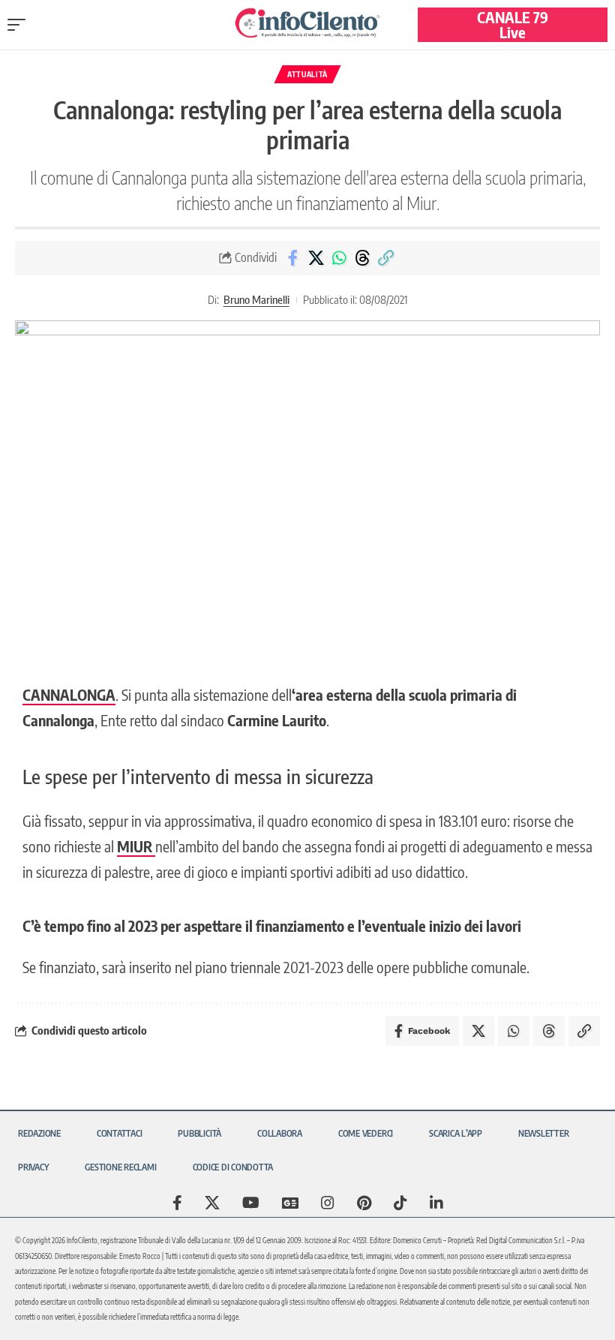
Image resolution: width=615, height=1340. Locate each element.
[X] (212, 1202)
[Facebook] (177, 1202)
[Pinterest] (364, 1202)
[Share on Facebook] (292, 258)
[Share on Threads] (362, 258)
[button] (20, 25)
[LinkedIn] (436, 1202)
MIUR (136, 846)
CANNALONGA (69, 694)
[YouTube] (250, 1202)
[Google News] (290, 1202)
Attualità (307, 74)
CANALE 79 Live (512, 24)
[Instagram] (327, 1202)
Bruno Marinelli (257, 299)
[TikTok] (400, 1202)
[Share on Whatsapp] (339, 258)
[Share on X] (315, 258)
